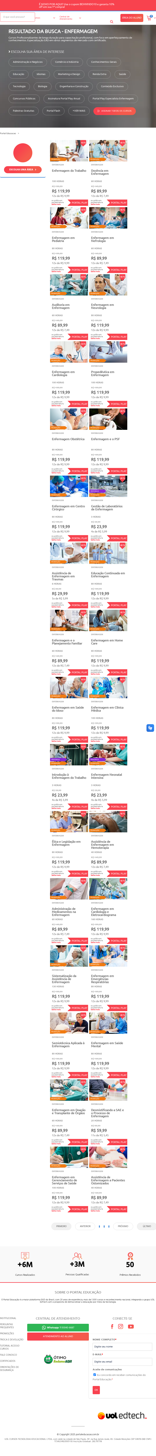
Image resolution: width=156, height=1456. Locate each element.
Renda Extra (99, 74)
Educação (18, 74)
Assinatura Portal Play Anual (64, 98)
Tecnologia (19, 86)
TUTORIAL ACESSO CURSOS (9, 1347)
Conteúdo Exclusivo (112, 86)
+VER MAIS (79, 111)
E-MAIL (98, 1355)
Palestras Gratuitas (23, 111)
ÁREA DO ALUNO (132, 18)
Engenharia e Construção (74, 86)
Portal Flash (53, 111)
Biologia (42, 86)
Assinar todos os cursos (116, 111)
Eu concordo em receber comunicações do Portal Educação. (119, 1377)
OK (96, 1390)
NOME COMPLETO (104, 1340)
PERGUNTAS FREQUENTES (7, 1326)
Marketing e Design (69, 74)
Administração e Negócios (28, 62)
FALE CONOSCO (8, 1355)
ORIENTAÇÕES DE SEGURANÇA (9, 1368)
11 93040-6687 (60, 1328)
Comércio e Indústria (67, 62)
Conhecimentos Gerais (104, 62)
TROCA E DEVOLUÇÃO (11, 1340)
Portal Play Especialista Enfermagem (113, 98)
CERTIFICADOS (7, 1361)
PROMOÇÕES (7, 1334)
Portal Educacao (8, 133)
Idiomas (41, 74)
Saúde (122, 74)
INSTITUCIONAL (8, 1318)
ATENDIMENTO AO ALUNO (58, 1336)
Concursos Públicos (24, 98)
